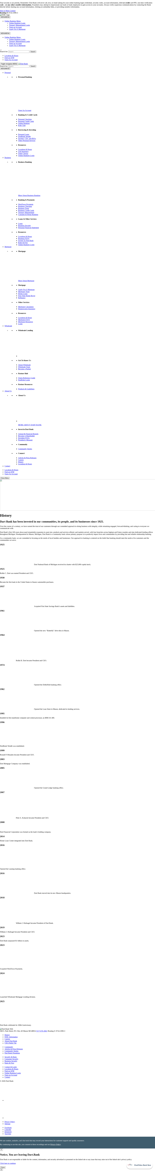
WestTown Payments (25, 204)
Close (3, 1167)
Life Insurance (23, 151)
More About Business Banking (29, 195)
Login (20, 324)
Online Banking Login (17, 23)
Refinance (21, 298)
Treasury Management (26, 212)
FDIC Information (11, 1037)
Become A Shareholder (26, 436)
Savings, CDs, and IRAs (27, 138)
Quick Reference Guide (26, 378)
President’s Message (25, 440)
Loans (20, 224)
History (20, 462)
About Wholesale (24, 365)
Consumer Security (11, 1059)
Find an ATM (9, 58)
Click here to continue (8, 1163)
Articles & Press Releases (27, 458)
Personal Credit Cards (26, 121)
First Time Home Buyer (26, 296)
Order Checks (23, 153)
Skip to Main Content (7, 11)
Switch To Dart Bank (25, 241)
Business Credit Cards (26, 210)
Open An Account (11, 60)
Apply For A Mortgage (17, 29)
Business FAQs (23, 239)
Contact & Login (11, 1067)
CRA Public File (10, 1043)
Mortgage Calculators (26, 307)
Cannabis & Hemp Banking (28, 215)
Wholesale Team (24, 367)
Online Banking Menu (13, 21)
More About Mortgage (26, 281)
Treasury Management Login (19, 25)
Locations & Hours (11, 56)
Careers (21, 460)
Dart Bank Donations (12, 1053)
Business (8, 158)
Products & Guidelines (26, 389)
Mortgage (8, 247)
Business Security (24, 226)
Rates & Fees (23, 243)
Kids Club (22, 125)
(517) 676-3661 (41, 1031)
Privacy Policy (10, 1122)
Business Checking (25, 206)
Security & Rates (11, 1057)
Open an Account (15, 27)
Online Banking (24, 123)
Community (9, 1047)
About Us (8, 391)
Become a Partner (24, 369)
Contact (7, 466)
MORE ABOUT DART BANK (30, 425)
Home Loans (22, 294)
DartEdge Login (24, 380)
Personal (8, 73)
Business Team (23, 208)
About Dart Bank (11, 1041)
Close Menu (5, 478)
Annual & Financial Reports (28, 434)
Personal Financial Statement (28, 228)
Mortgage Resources (25, 322)
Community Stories (25, 449)
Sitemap (7, 1124)
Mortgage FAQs (24, 320)
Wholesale (8, 326)
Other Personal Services (26, 141)
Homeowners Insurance (26, 309)
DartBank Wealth (24, 136)
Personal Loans (23, 134)
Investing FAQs (24, 438)
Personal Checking (25, 119)
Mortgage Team (24, 292)
